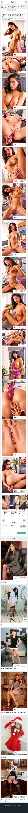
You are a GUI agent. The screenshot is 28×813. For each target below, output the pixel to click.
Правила (14, 805)
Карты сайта (20, 805)
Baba (14, 2)
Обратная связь (8, 805)
